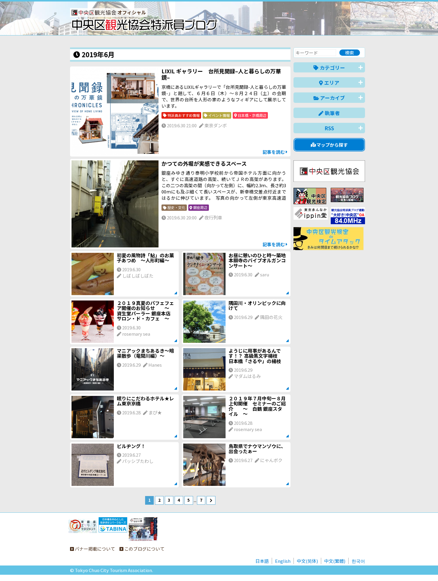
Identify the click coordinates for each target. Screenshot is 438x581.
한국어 (358, 561)
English (283, 561)
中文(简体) (307, 561)
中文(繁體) (334, 561)
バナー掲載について (94, 549)
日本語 (262, 561)
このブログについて (143, 549)
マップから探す (332, 145)
